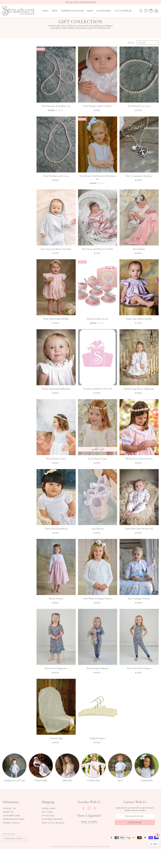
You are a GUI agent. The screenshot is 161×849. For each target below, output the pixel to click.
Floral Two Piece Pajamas (139, 668)
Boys (54, 11)
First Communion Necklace (139, 176)
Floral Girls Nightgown (56, 668)
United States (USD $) (13, 838)
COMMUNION (147, 780)
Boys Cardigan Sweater (139, 598)
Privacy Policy (11, 823)
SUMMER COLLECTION (14, 780)
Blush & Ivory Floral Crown (139, 458)
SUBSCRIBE (135, 822)
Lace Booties (98, 528)
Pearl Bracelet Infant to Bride (97, 106)
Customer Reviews (52, 819)
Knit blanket (139, 249)
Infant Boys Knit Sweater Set (139, 528)
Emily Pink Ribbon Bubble (56, 318)
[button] (140, 10)
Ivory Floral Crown (97, 458)
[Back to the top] (157, 835)
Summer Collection (72, 11)
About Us (8, 812)
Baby (90, 11)
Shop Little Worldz (53, 823)
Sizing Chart (49, 808)
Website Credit (103, 846)
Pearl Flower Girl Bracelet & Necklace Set (97, 178)
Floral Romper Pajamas (98, 668)
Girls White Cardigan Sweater (97, 598)
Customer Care (11, 816)
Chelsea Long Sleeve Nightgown (139, 388)
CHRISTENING (40, 780)
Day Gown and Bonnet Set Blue (56, 249)
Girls (45, 11)
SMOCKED (67, 780)
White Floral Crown (56, 458)
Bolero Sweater (56, 598)
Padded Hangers (97, 738)
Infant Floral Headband (56, 528)
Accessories (104, 11)
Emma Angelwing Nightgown (56, 388)
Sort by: (131, 42)
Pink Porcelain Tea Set (97, 318)
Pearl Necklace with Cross (56, 176)
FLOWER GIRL (93, 780)
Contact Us (9, 808)
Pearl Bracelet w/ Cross (139, 106)
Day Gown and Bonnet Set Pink (97, 249)
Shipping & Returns (14, 819)
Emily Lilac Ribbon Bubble (139, 318)
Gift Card (47, 812)
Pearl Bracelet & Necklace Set (56, 106)
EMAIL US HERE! (89, 822)
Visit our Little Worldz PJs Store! (80, 2)
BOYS (120, 780)
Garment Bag (56, 738)
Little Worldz (123, 11)
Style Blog (48, 816)
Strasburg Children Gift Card (97, 388)
